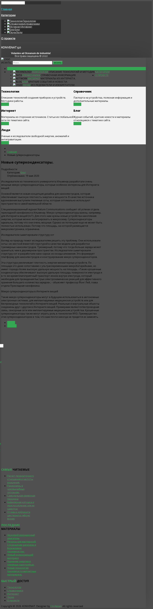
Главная (6, 9)
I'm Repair (56, 606)
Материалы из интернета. (57, 78)
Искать (57, 62)
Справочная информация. (58, 75)
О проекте (8, 38)
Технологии (40, 72)
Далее (5, 104)
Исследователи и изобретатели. (53, 85)
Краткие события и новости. (48, 81)
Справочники (31, 75)
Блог (25, 81)
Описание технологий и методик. (71, 72)
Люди (27, 85)
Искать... (6, 62)
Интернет (33, 78)
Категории (8, 15)
